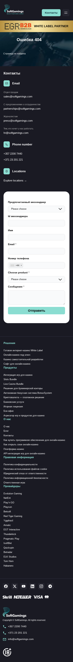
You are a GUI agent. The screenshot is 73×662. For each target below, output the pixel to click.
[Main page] (15, 9)
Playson (8, 507)
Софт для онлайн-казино (17, 364)
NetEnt (7, 498)
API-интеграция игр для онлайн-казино (24, 453)
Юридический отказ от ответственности (25, 473)
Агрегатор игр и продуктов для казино (24, 415)
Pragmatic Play (11, 538)
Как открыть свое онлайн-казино (21, 444)
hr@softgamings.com (16, 132)
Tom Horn (8, 561)
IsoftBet (8, 543)
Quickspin (9, 547)
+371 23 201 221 (13, 159)
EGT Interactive (12, 529)
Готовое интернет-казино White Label (23, 350)
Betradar (8, 552)
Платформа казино (14, 449)
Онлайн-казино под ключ (17, 355)
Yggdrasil (8, 520)
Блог (6, 431)
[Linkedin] (32, 586)
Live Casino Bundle (13, 384)
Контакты (51, 12)
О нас (7, 426)
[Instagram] (41, 586)
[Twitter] (15, 586)
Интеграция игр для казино (18, 375)
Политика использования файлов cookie (25, 469)
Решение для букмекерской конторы (23, 388)
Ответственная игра (14, 482)
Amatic (7, 525)
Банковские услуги (14, 402)
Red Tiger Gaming (13, 516)
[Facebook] (6, 586)
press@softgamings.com (18, 120)
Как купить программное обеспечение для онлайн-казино (34, 440)
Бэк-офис (9, 411)
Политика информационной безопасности (26, 478)
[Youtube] (23, 586)
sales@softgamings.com (18, 96)
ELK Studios (10, 556)
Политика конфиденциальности (20, 464)
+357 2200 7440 (13, 153)
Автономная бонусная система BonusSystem (28, 393)
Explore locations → (15, 180)
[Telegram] (50, 586)
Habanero (8, 565)
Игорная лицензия (13, 406)
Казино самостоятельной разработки (23, 359)
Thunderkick (10, 534)
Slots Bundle (10, 379)
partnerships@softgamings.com (22, 108)
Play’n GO (9, 502)
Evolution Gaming (13, 493)
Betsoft (7, 511)
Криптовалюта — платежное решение (24, 397)
